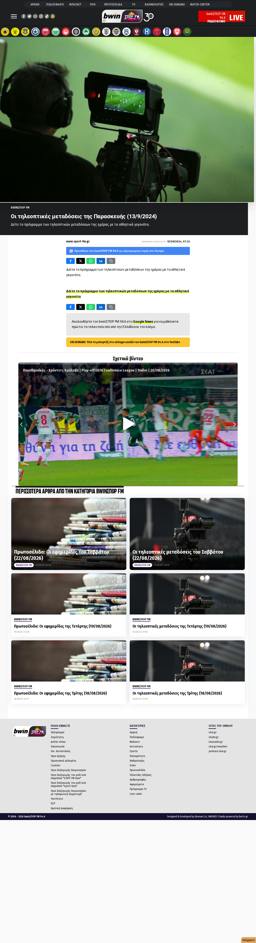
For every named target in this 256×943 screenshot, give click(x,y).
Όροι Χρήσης (58, 756)
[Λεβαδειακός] (56, 32)
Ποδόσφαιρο (137, 737)
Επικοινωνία (57, 746)
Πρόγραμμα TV (138, 789)
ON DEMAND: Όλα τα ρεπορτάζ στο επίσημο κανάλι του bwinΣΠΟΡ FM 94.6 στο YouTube (125, 342)
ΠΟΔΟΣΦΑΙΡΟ (55, 4)
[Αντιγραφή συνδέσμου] (111, 261)
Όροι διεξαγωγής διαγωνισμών (68, 770)
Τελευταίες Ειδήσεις (141, 775)
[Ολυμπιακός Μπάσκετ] (177, 32)
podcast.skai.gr (218, 751)
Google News (143, 321)
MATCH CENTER (200, 4)
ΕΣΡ (53, 803)
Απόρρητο (248, 940)
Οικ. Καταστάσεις (60, 751)
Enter (133, 765)
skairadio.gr (216, 741)
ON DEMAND (177, 4)
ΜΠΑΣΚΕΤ (75, 4)
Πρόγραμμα (57, 732)
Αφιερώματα (137, 784)
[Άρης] (15, 32)
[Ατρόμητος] (35, 32)
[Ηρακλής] (147, 32)
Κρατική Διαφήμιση (62, 808)
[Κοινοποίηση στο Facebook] (70, 261)
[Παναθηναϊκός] (86, 32)
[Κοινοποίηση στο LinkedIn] (101, 261)
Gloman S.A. (201, 816)
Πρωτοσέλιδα (137, 770)
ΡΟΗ (93, 4)
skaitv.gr (214, 737)
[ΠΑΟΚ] (106, 32)
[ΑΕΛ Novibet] (136, 32)
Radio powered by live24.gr (233, 816)
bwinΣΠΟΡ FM (20, 207)
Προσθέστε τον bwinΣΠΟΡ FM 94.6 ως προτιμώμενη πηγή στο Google (119, 250)
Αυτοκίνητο (136, 746)
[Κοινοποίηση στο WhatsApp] (90, 261)
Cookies (55, 765)
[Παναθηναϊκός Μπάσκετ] (187, 32)
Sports (134, 751)
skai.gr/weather (218, 746)
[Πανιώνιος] (157, 32)
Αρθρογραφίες (138, 779)
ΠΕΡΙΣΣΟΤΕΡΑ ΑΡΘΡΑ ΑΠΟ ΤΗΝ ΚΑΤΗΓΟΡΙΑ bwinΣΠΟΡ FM (70, 492)
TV (133, 4)
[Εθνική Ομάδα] (167, 32)
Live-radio (136, 794)
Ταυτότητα (57, 798)
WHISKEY (212, 816)
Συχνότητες (57, 737)
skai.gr (213, 732)
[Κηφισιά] (126, 32)
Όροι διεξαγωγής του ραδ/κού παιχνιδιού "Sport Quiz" (68, 784)
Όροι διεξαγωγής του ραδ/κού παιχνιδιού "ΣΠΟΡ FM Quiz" (68, 776)
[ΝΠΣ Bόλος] (45, 32)
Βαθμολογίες (137, 760)
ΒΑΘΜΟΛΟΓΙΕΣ (154, 4)
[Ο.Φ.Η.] (76, 32)
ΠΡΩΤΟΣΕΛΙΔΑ (113, 4)
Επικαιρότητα (137, 756)
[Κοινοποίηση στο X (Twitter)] (80, 261)
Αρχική (133, 732)
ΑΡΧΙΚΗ (35, 4)
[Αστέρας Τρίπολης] (25, 32)
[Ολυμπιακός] (66, 32)
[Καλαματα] (116, 32)
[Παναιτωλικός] (96, 32)
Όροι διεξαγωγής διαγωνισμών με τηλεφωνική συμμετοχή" (68, 792)
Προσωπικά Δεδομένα (63, 760)
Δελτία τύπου (58, 741)
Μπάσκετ (135, 741)
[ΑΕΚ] (5, 32)
